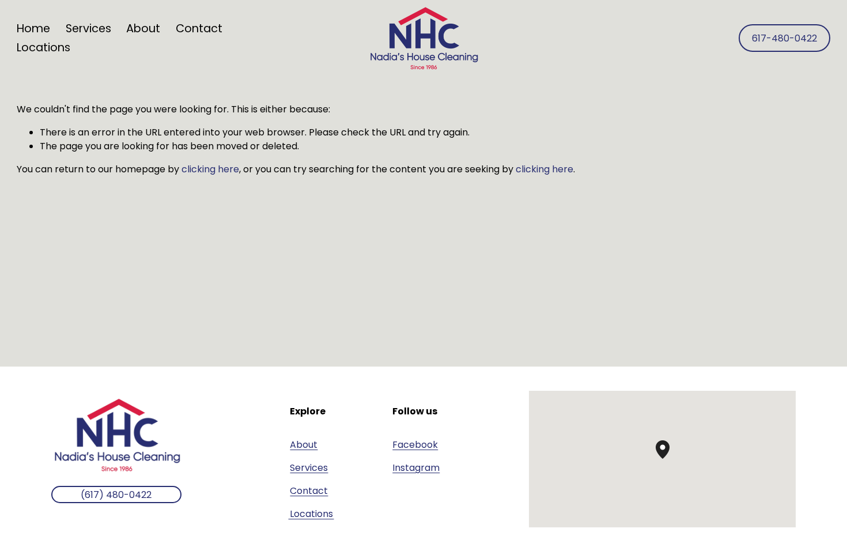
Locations (43, 47)
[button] (669, 458)
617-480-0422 (784, 38)
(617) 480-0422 (116, 494)
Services (309, 467)
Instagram (416, 467)
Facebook (415, 444)
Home (33, 28)
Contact (199, 28)
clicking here (210, 169)
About (143, 28)
